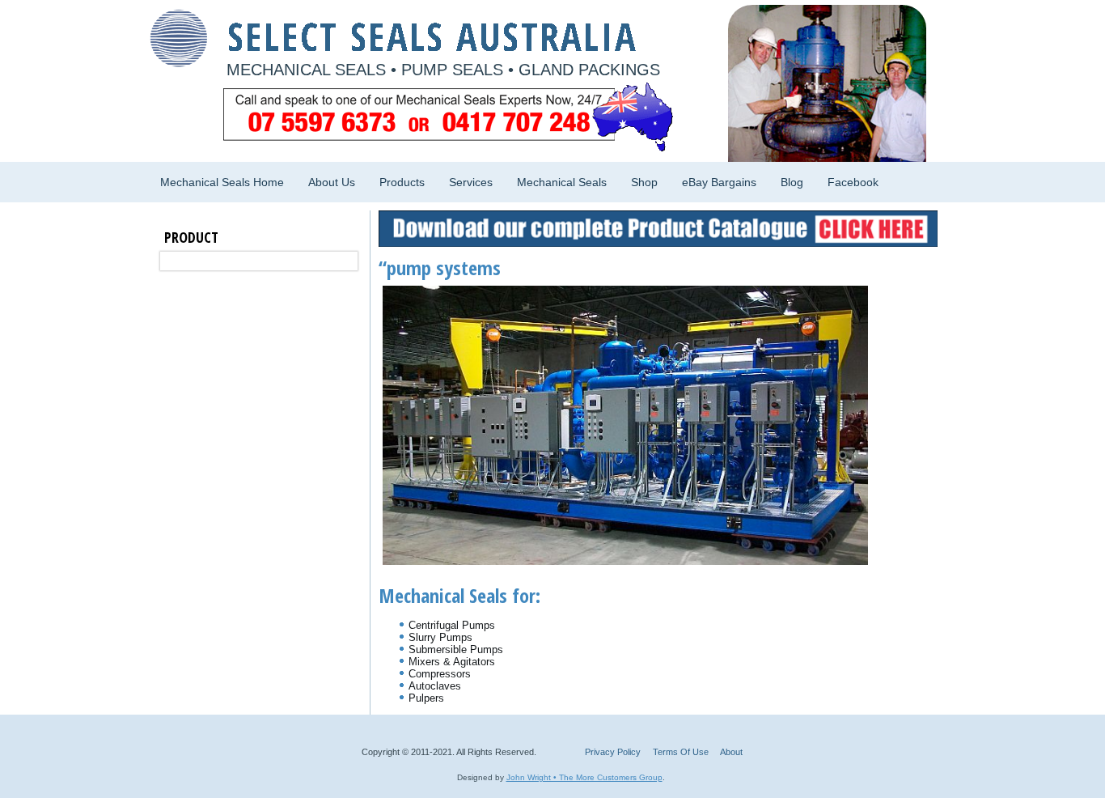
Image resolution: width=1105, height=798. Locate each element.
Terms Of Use (681, 752)
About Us (331, 182)
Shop (644, 182)
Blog (792, 182)
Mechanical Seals (562, 182)
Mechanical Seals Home (222, 182)
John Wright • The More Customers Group (584, 777)
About (731, 752)
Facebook (853, 182)
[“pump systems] (631, 561)
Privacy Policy (613, 752)
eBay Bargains (719, 182)
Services (471, 182)
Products (402, 182)
